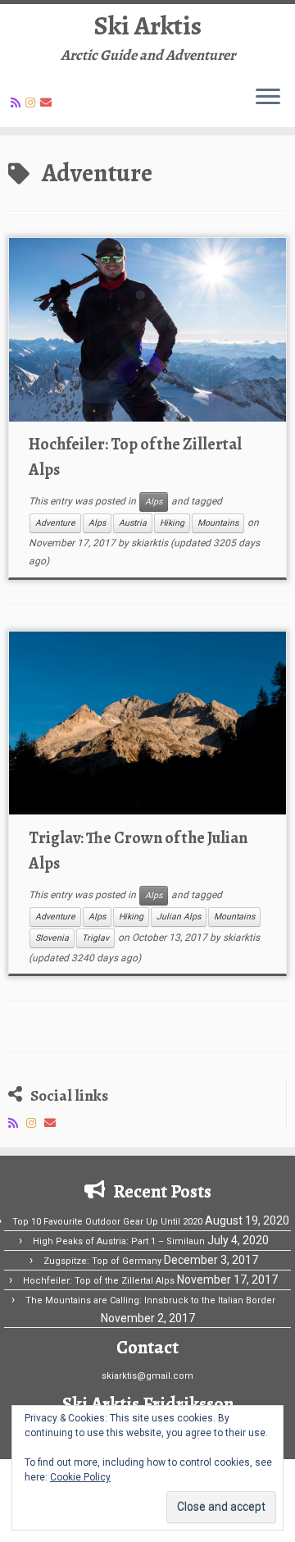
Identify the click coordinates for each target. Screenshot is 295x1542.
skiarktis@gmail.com (147, 1376)
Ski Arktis (148, 25)
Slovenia (52, 938)
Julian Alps (179, 916)
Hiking (172, 523)
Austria (133, 523)
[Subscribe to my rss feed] (18, 102)
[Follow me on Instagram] (32, 102)
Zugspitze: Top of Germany (102, 1261)
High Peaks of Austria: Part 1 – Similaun (119, 1241)
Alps (153, 501)
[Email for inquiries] (48, 102)
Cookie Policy (80, 1477)
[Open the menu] (268, 97)
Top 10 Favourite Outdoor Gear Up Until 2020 (107, 1221)
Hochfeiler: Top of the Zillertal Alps (99, 1280)
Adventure (55, 523)
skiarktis (149, 543)
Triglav (95, 938)
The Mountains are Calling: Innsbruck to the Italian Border (150, 1300)
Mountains (217, 523)
